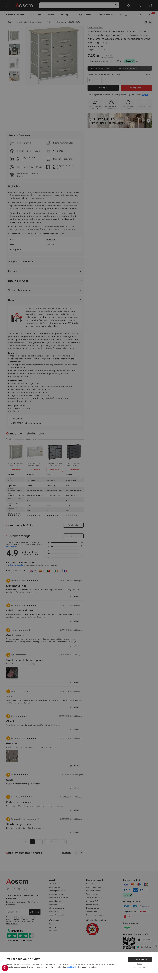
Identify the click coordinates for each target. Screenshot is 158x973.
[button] (5, 968)
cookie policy (72, 967)
